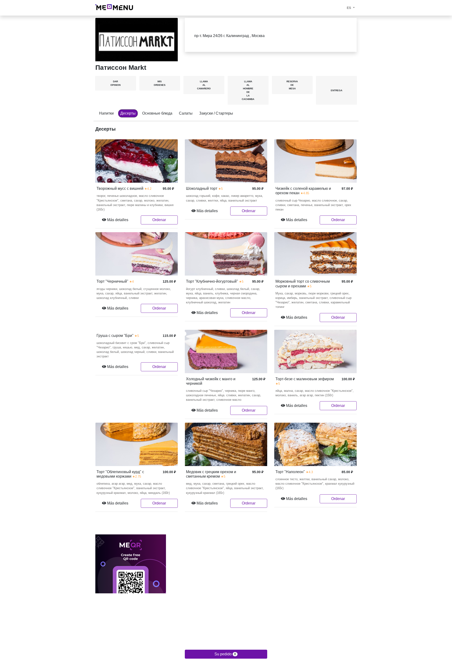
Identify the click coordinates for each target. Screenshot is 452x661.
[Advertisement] (226, 626)
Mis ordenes (159, 83)
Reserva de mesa (292, 85)
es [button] (349, 8)
